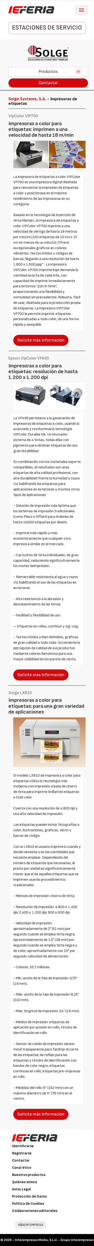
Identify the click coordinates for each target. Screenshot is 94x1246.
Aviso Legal (21, 1189)
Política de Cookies (28, 1203)
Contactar (48, 82)
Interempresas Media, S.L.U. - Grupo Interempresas (54, 1240)
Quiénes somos (24, 1182)
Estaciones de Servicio (47, 27)
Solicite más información (40, 340)
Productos (48, 71)
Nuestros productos (28, 1175)
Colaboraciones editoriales (34, 1211)
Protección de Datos (29, 1196)
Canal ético (21, 1167)
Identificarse (23, 1146)
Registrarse (22, 1153)
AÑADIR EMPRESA (30, 1225)
